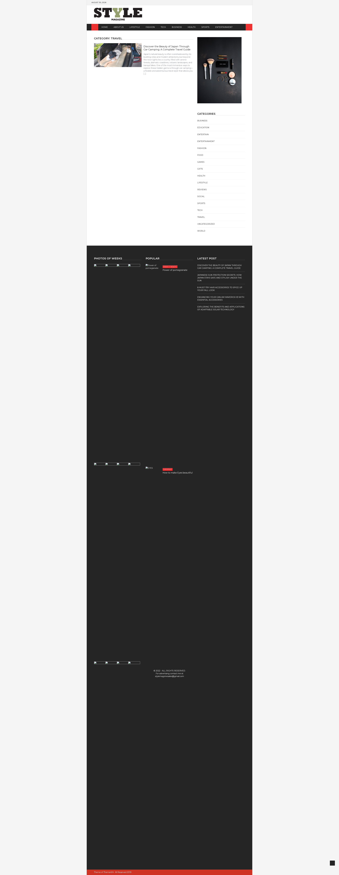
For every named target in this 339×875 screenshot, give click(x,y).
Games (200, 162)
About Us (119, 27)
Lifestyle (135, 27)
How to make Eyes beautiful (178, 472)
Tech (163, 27)
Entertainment (223, 27)
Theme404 (109, 872)
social (201, 196)
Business (177, 27)
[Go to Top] (332, 863)
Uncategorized (206, 224)
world (201, 231)
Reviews (202, 189)
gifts (200, 169)
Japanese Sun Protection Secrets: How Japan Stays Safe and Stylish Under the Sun (219, 278)
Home (104, 27)
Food (200, 155)
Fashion (150, 27)
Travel (201, 217)
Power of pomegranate (175, 270)
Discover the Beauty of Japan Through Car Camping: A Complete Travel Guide (167, 48)
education (203, 127)
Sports (205, 27)
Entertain (203, 134)
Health (192, 27)
